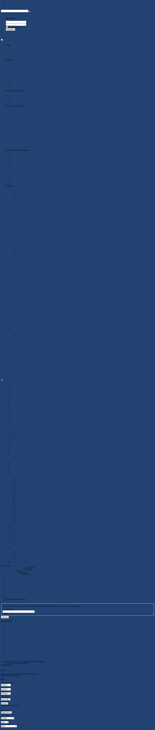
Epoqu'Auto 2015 (21, 508)
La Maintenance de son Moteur (21, 445)
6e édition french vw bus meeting (26, 551)
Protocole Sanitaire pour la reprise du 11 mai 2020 (27, 408)
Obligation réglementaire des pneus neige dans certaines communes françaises (42, 425)
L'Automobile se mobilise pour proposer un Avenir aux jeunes (31, 404)
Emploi (8, 384)
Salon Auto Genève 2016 (24, 478)
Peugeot (13, 535)
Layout (3, 696)
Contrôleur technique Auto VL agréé (22, 396)
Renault (13, 537)
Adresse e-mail (8, 609)
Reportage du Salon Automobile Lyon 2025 (30, 503)
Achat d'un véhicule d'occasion (21, 420)
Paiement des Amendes (18, 411)
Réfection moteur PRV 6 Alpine (21, 464)
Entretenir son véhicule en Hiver (26, 437)
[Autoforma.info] (6, 40)
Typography (5, 714)
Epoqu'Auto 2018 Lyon (23, 512)
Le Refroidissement (17, 449)
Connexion (10, 29)
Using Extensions (11, 589)
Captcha (6, 614)
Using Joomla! (10, 586)
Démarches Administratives (15, 410)
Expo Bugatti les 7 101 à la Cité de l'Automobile (31, 529)
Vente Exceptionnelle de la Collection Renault (31, 539)
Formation (9, 394)
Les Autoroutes (15, 562)
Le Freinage (15, 455)
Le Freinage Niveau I (22, 457)
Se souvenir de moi (15, 27)
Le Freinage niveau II (22, 459)
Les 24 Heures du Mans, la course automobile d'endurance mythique (33, 542)
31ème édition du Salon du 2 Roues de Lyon (30, 554)
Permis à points (16, 413)
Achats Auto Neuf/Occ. (18, 427)
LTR (7, 657)
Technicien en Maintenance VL (21, 398)
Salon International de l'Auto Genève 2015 (29, 495)
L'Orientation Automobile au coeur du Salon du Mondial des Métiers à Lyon (35, 403)
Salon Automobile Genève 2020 (26, 484)
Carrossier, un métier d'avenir (20, 393)
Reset (3, 728)
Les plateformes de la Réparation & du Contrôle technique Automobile (39, 438)
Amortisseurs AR (16, 461)
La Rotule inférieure (17, 447)
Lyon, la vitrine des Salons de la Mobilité (29, 488)
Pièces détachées (16, 423)
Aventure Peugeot (17, 530)
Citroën (13, 540)
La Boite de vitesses (17, 466)
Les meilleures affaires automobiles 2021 (33, 430)
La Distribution (15, 450)
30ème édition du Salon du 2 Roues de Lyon (30, 559)
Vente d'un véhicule (17, 416)
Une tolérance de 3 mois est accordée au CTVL (26, 418)
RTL (7, 658)
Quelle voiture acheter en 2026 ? (26, 432)
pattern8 (44, 707)
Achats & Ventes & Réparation (16, 421)
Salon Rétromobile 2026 (24, 505)
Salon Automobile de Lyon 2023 (26, 496)
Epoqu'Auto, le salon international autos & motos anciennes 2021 (37, 517)
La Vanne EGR (15, 462)
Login (8, 14)
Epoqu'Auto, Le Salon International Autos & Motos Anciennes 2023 (37, 520)
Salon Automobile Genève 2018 (26, 479)
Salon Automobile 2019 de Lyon (21, 545)
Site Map (9, 7)
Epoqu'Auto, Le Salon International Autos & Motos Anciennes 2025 (37, 523)
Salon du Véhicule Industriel (20, 561)
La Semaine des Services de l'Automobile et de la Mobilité (30, 401)
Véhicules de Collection (18, 532)
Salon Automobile (16, 476)
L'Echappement (16, 454)
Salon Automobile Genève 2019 (26, 481)
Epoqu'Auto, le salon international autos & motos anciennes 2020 (37, 515)
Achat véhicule (20, 428)
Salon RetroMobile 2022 (24, 489)
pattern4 (21, 707)
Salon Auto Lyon (21, 483)
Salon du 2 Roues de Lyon (19, 552)
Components (10, 592)
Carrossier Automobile (18, 406)
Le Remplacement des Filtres (20, 444)
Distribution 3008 (16, 471)
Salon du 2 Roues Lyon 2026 (25, 557)
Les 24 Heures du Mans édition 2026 (13, 567)
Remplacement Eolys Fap (19, 469)
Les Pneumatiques (17, 452)
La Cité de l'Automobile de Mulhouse (23, 527)
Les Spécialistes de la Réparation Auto (23, 433)
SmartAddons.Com (52, 661)
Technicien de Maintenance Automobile (24, 389)
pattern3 (15, 707)
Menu (3, 709)
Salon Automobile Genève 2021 (26, 486)
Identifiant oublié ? (17, 33)
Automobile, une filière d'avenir (21, 386)
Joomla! (3, 663)
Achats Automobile (7, 571)
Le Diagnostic (15, 472)
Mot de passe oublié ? (18, 31)
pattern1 (3, 707)
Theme (3, 666)
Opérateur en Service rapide (20, 391)
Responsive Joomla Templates (81, 661)
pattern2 (9, 707)
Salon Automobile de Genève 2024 (27, 498)
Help (7, 2)
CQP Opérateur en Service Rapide (22, 399)
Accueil (8, 382)
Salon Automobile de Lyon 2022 (26, 491)
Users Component (12, 596)
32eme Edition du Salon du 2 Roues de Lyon (30, 556)
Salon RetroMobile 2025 (24, 500)
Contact (8, 6)
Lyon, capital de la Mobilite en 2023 (27, 493)
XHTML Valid (10, 655)
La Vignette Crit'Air (17, 415)
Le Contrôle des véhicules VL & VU (22, 387)
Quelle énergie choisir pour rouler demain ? (25, 547)
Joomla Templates (65, 661)
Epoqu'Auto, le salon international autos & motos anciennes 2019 (37, 513)
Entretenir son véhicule (18, 435)
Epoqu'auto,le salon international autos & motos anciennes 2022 (37, 518)
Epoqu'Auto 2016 (21, 510)
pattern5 (27, 707)
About (8, 4)
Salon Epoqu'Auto (17, 506)
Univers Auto (10, 474)
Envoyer (5, 617)
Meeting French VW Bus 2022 (20, 549)
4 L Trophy (14, 525)
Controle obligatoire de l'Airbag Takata (23, 440)
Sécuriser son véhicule (18, 467)
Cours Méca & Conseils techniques (17, 442)
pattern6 (32, 707)
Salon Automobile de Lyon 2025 (26, 501)
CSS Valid (9, 653)
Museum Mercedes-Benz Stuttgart (27, 534)
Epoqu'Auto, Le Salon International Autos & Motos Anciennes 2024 (37, 522)
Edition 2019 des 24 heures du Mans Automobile (31, 544)
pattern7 (38, 707)
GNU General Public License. (40, 663)
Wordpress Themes (98, 661)
